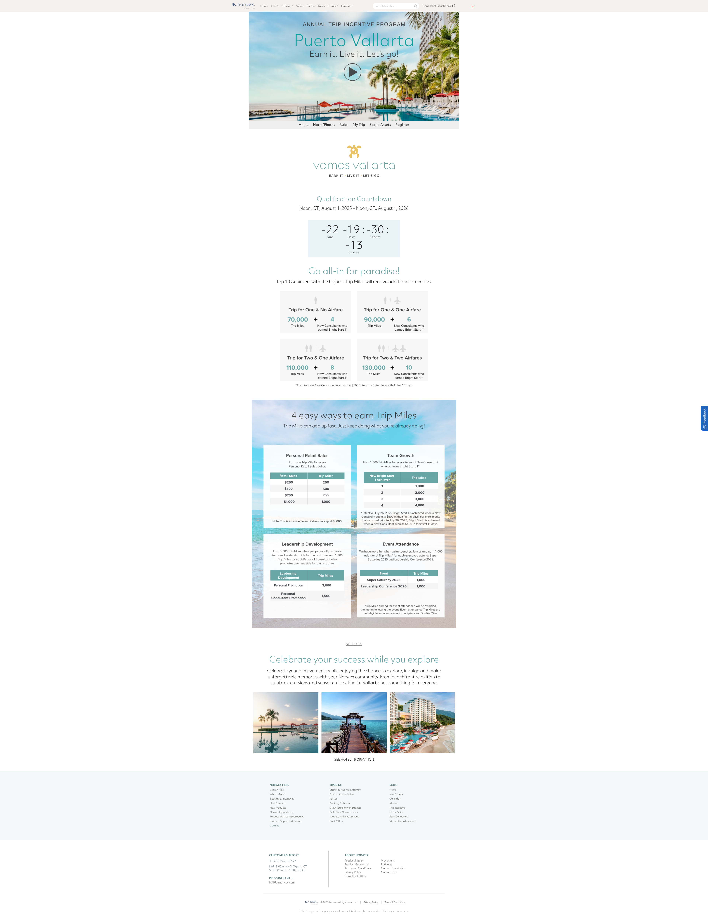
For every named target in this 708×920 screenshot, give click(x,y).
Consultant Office (355, 876)
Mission (393, 803)
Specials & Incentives (282, 798)
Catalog (275, 825)
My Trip (359, 124)
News (321, 6)
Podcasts (386, 864)
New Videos (396, 794)
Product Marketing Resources (287, 816)
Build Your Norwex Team (343, 812)
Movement (387, 860)
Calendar (347, 6)
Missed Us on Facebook (403, 821)
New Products (278, 807)
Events (332, 6)
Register (402, 124)
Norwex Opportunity (282, 812)
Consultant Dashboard (437, 6)
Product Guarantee (357, 864)
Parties (310, 6)
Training (286, 6)
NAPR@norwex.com (282, 882)
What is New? (277, 794)
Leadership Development (344, 816)
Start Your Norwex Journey (345, 789)
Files (273, 6)
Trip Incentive (397, 807)
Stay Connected (398, 816)
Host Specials (278, 803)
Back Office (336, 821)
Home (264, 6)
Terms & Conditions (395, 902)
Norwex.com (389, 872)
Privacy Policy (353, 872)
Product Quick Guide (341, 794)
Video (299, 6)
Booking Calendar (340, 803)
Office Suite (396, 812)
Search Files (277, 789)
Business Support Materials (285, 821)
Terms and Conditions (358, 868)
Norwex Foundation (393, 868)
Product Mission (354, 860)
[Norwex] (311, 901)
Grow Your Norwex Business (345, 807)
